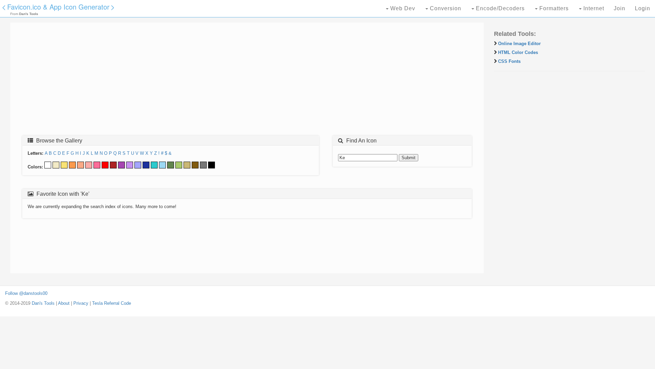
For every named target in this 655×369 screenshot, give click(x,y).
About (64, 303)
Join (619, 8)
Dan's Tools (43, 303)
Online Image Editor (519, 43)
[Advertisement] (220, 81)
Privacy (80, 303)
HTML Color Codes (518, 52)
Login (642, 8)
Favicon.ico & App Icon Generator (58, 7)
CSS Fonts (509, 61)
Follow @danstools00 (26, 293)
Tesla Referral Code (111, 303)
